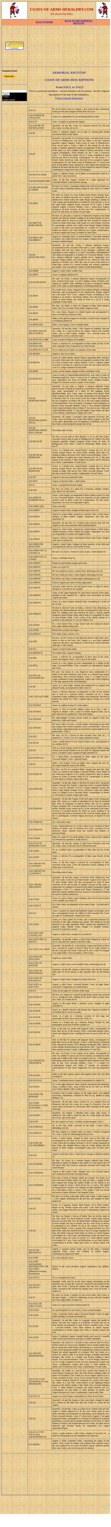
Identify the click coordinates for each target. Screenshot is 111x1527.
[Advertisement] (69, 47)
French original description (69, 98)
